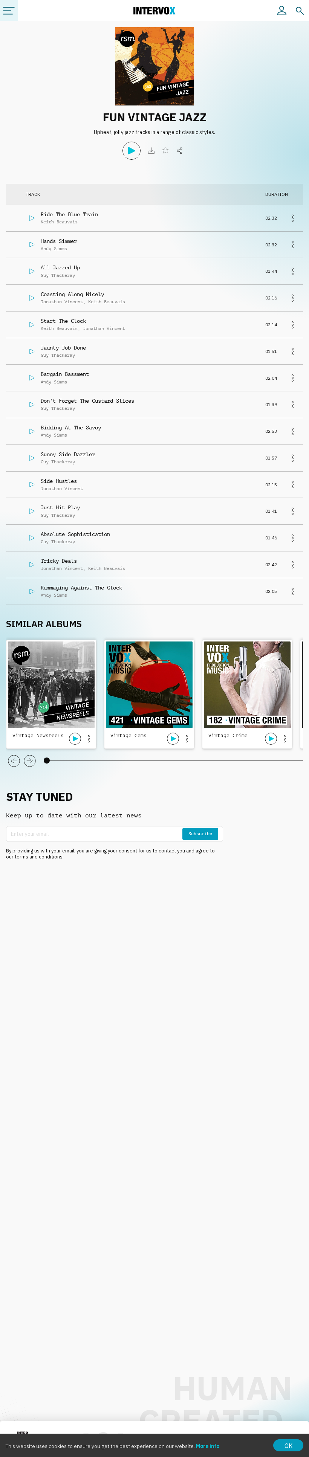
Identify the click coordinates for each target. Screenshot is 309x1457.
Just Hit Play (60, 507)
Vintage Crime (228, 735)
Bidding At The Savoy (71, 428)
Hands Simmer (59, 241)
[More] (292, 218)
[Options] (89, 739)
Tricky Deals (59, 561)
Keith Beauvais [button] (59, 222)
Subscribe (200, 833)
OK (288, 1445)
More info (207, 1446)
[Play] (131, 151)
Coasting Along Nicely (72, 294)
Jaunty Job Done (63, 348)
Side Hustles (59, 481)
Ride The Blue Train (69, 214)
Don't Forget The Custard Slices (87, 401)
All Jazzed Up (60, 267)
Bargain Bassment (65, 374)
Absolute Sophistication (75, 534)
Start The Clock (63, 321)
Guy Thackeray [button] (58, 275)
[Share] (180, 150)
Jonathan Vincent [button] (62, 301)
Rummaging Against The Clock (81, 588)
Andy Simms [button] (54, 248)
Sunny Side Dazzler (68, 454)
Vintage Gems (128, 735)
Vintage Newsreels (38, 735)
